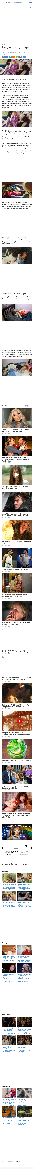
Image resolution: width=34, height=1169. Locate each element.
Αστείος (5, 871)
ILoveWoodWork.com (14, 3)
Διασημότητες (7, 943)
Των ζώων (26, 52)
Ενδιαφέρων (6, 1015)
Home (3, 44)
